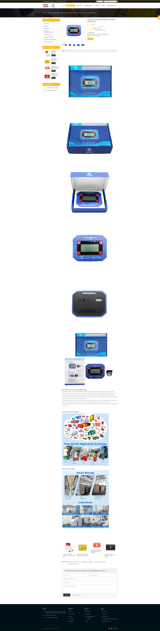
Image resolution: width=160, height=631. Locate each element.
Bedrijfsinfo (88, 611)
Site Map (71, 621)
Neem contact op (112, 5)
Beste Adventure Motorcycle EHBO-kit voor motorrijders (55, 59)
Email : (43, 615)
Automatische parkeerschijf (100, 561)
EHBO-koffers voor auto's (66, 12)
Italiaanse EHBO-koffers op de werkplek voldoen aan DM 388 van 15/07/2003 (55, 74)
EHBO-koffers (56, 12)
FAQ (86, 621)
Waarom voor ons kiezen (68, 468)
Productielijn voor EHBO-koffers (70, 411)
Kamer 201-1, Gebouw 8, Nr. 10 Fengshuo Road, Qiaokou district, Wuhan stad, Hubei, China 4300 (56, 612)
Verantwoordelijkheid (90, 616)
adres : (43, 611)
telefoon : (44, 617)
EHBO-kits (104, 611)
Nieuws (97, 5)
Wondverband (47, 28)
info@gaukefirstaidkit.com (49, 1)
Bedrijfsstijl (88, 614)
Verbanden (46, 26)
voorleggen (66, 594)
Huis (64, 5)
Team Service (72, 614)
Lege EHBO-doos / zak (106, 621)
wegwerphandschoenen (49, 37)
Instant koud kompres (48, 41)
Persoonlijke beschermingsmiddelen (49, 31)
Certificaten (71, 618)
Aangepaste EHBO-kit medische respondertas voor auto (54, 52)
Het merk (90, 24)
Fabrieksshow (88, 5)
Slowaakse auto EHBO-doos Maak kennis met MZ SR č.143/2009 (55, 67)
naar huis (44, 12)
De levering (90, 28)
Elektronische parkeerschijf (73, 561)
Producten (70, 5)
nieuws (70, 616)
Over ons (79, 5)
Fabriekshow (88, 618)
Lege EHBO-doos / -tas (48, 34)
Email (90, 39)
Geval (103, 5)
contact (44, 608)
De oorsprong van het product (94, 26)
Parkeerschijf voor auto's (73, 563)
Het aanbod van (91, 30)
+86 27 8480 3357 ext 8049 (61, 1)
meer (53, 55)
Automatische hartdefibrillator (50, 39)
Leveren (71, 611)
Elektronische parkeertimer (86, 561)
